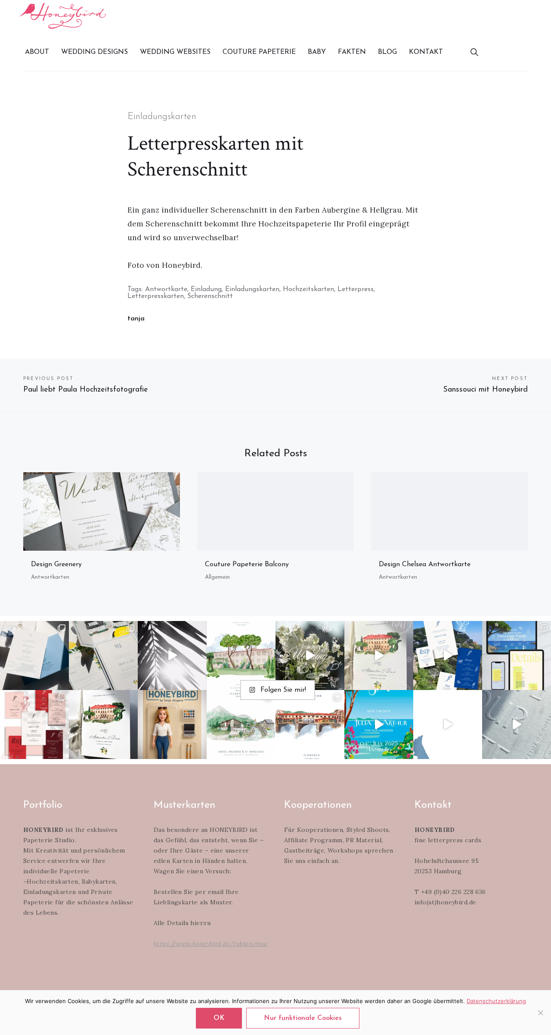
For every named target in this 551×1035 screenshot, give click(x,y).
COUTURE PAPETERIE (259, 52)
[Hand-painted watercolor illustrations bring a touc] (241, 655)
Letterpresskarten (155, 296)
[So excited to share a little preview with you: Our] (516, 724)
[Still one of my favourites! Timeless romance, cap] (103, 724)
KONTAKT (426, 52)
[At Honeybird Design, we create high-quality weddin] (34, 724)
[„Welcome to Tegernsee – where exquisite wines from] (447, 724)
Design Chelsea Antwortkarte (425, 564)
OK (219, 1018)
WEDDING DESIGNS (94, 52)
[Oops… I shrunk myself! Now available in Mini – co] (172, 724)
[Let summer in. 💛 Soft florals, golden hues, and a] (310, 655)
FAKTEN (352, 52)
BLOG (387, 52)
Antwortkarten (50, 577)
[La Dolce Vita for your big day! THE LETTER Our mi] (447, 655)
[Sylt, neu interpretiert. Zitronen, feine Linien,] (103, 655)
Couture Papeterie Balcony (247, 564)
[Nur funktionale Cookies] (540, 1012)
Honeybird (63, 15)
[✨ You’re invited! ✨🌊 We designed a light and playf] (516, 655)
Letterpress (355, 289)
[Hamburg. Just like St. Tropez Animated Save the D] (378, 724)
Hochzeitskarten (308, 289)
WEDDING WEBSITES (175, 52)
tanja (136, 318)
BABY (317, 52)
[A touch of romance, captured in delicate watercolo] (241, 724)
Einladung (206, 289)
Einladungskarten (161, 117)
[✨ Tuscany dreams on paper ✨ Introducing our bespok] (378, 655)
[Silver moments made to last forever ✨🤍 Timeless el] (172, 655)
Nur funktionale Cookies (303, 1018)
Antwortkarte (166, 289)
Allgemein (217, 577)
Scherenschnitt (210, 296)
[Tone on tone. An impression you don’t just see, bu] (34, 655)
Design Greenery (56, 564)
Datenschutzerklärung (496, 1000)
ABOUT (37, 52)
